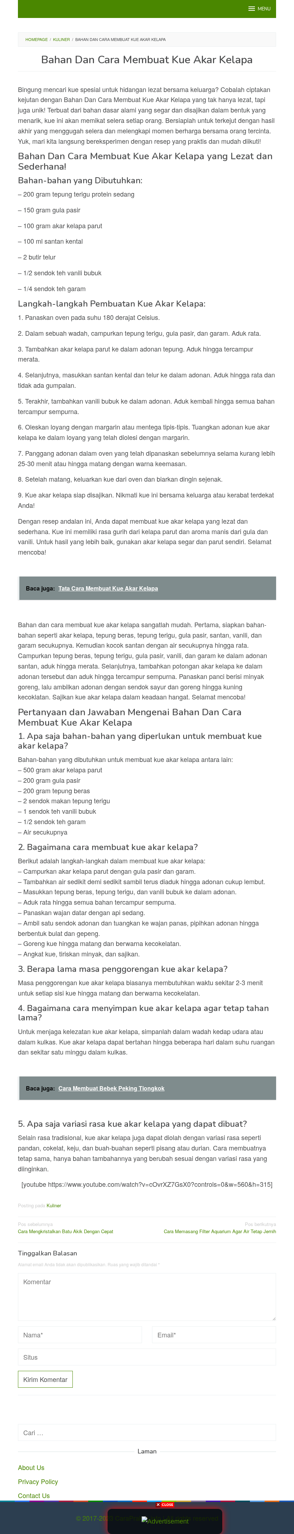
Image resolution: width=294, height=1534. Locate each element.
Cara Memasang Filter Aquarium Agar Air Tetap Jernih (220, 1228)
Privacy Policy (38, 1481)
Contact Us (34, 1495)
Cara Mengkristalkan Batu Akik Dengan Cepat (65, 1228)
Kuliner (54, 1205)
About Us (31, 1467)
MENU (264, 9)
